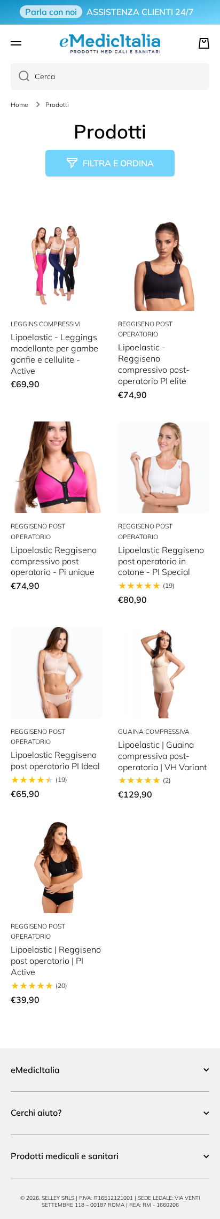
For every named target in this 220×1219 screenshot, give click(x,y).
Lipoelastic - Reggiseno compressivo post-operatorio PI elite (154, 364)
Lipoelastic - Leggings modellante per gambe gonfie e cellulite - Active (54, 353)
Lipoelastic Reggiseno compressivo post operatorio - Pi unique (54, 561)
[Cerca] (20, 76)
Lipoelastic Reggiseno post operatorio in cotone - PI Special (161, 561)
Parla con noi (51, 11)
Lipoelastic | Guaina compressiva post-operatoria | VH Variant (162, 755)
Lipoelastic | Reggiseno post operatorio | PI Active (56, 960)
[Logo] (110, 43)
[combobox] (110, 76)
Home (19, 105)
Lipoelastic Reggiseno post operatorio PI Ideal (55, 760)
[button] (204, 43)
